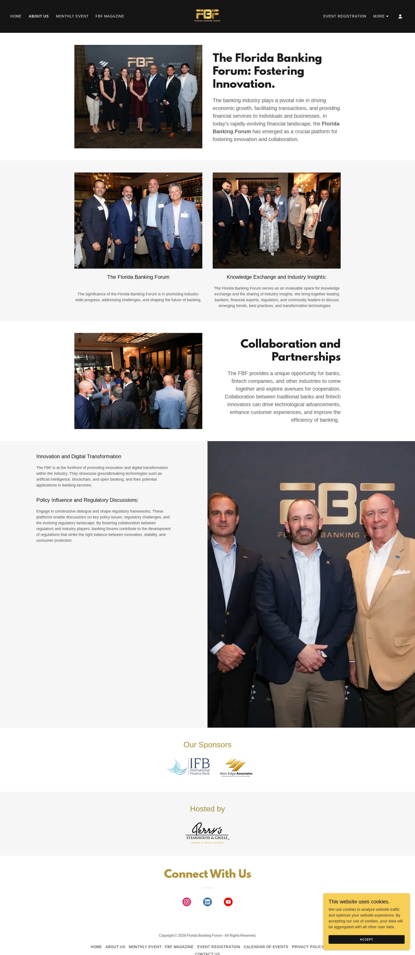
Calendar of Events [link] (266, 947)
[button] (381, 16)
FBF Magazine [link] (110, 16)
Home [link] (16, 16)
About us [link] (39, 16)
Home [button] (96, 947)
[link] (207, 16)
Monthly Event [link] (72, 16)
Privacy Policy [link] (308, 947)
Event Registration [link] (344, 16)
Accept (367, 939)
